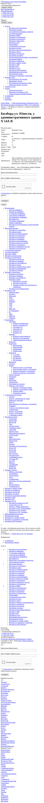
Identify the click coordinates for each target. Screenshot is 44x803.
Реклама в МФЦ (14, 35)
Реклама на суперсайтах (17, 566)
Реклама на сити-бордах (17, 584)
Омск (3, 753)
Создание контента (15, 33)
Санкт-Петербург (7, 770)
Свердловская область (16, 562)
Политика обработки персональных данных (16, 639)
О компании (9, 96)
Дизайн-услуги (10, 87)
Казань (3, 713)
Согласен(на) (5, 193)
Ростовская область (7, 763)
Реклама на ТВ (14, 43)
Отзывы (8, 97)
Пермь (3, 757)
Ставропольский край (8, 781)
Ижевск (3, 708)
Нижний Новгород (7, 746)
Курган (3, 726)
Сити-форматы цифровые (18, 557)
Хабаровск (4, 796)
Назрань (4, 744)
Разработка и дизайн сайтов (18, 621)
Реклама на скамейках (16, 575)
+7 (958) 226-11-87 (7, 13)
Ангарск (4, 682)
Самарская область (7, 768)
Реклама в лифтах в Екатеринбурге (21, 602)
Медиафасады (14, 558)
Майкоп (3, 735)
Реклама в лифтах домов (17, 63)
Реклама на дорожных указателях (20, 76)
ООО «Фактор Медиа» (26, 641)
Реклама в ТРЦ (14, 65)
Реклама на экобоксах (16, 61)
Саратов (4, 772)
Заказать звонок (7, 7)
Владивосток (5, 691)
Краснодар (4, 720)
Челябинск (4, 797)
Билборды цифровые (16, 551)
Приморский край (7, 759)
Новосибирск (5, 752)
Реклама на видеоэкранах (18, 28)
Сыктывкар (5, 783)
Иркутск (4, 710)
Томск (3, 790)
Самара (3, 766)
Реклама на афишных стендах (19, 582)
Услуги (4, 20)
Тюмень (3, 792)
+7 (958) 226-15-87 (7, 17)
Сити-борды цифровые (17, 555)
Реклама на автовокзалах (17, 588)
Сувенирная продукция (17, 46)
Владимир (4, 693)
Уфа (2, 794)
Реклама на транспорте (17, 39)
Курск (3, 728)
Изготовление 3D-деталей (18, 79)
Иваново (4, 706)
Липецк (3, 730)
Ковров (3, 717)
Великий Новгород (7, 689)
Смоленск (4, 775)
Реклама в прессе (15, 52)
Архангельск (5, 684)
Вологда (4, 697)
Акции (7, 88)
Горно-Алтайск (6, 700)
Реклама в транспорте (16, 41)
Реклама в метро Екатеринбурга (20, 50)
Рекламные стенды (15, 81)
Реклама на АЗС (14, 68)
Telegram (30, 534)
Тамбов (3, 785)
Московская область (8, 741)
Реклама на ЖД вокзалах (17, 70)
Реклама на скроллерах (17, 571)
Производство (10, 77)
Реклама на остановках (17, 580)
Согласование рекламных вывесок (21, 32)
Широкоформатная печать (18, 72)
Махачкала (4, 737)
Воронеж (4, 699)
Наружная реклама (15, 30)
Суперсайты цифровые (17, 553)
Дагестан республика (8, 702)
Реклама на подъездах (16, 54)
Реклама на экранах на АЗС (18, 92)
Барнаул (3, 688)
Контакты (8, 99)
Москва (3, 739)
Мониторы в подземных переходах (21, 560)
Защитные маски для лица (18, 85)
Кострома (4, 719)
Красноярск (5, 724)
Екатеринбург (6, 704)
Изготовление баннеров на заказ (20, 83)
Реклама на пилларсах (16, 573)
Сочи (3, 777)
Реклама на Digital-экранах (18, 569)
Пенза (3, 755)
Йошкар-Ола (5, 711)
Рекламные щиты (15, 568)
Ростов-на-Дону (6, 761)
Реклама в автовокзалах (17, 37)
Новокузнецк (5, 750)
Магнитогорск (6, 733)
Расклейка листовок (16, 55)
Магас (3, 731)
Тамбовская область (8, 786)
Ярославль (4, 801)
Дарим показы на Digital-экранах (20, 94)
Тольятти (4, 788)
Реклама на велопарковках (18, 577)
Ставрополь (5, 779)
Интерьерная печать (16, 74)
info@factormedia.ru (7, 9)
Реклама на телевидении (17, 593)
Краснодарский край (8, 722)
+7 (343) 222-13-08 (7, 15)
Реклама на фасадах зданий (18, 579)
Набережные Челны (8, 742)
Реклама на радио (15, 48)
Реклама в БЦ (14, 66)
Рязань (3, 764)
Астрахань (4, 686)
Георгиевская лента (16, 90)
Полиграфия (13, 44)
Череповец (4, 799)
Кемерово (4, 715)
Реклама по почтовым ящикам (19, 610)
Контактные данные (12, 542)
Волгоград (4, 695)
